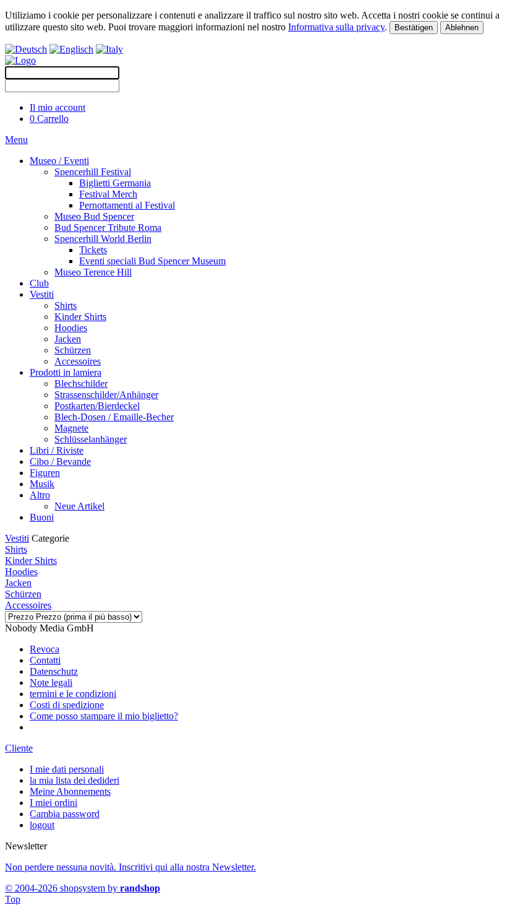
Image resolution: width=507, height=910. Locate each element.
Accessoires (77, 361)
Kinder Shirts (80, 316)
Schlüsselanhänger (90, 439)
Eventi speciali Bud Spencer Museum (152, 261)
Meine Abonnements (70, 791)
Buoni (42, 517)
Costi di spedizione (67, 705)
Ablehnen (462, 27)
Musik (42, 484)
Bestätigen (413, 27)
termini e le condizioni (73, 693)
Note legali (51, 682)
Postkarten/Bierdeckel (97, 406)
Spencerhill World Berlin (102, 238)
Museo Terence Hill (93, 272)
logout (42, 825)
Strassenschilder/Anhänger (106, 394)
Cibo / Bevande (60, 461)
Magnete (71, 428)
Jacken (67, 339)
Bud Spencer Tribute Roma (107, 227)
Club (39, 283)
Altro (40, 495)
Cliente (19, 748)
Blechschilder (81, 383)
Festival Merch (108, 194)
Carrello (49, 118)
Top (12, 899)
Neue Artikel (79, 506)
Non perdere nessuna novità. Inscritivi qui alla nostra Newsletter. (130, 867)
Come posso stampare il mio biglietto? (104, 716)
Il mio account (57, 107)
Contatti (45, 660)
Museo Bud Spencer (94, 216)
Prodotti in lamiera (65, 372)
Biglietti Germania (115, 183)
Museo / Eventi (59, 160)
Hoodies (70, 328)
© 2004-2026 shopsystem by (82, 888)
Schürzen (72, 350)
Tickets (93, 250)
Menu (16, 139)
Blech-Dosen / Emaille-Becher (114, 417)
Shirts (65, 305)
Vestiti (42, 294)
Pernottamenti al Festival (127, 205)
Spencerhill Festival (92, 172)
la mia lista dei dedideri (74, 780)
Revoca (44, 649)
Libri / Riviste (56, 450)
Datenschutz (54, 671)
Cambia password (65, 813)
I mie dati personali (67, 769)
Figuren (45, 472)
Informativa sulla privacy (336, 27)
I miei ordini (53, 802)
